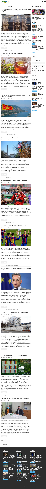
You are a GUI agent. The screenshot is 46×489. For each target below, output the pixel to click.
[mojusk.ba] (5, 2)
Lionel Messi (16, 265)
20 (34, 70)
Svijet (3, 177)
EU (6, 351)
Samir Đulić (19, 439)
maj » (36, 75)
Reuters (17, 309)
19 (32, 70)
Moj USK (10, 13)
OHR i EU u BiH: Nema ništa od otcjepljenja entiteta (15, 312)
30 (40, 72)
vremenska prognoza (10, 395)
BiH (3, 50)
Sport (3, 222)
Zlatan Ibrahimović (12, 222)
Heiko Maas (9, 309)
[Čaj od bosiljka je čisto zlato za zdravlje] (16, 65)
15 (38, 68)
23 (40, 70)
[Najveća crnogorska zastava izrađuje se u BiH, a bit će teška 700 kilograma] (16, 108)
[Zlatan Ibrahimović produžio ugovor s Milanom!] (16, 194)
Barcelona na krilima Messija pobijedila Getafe (13, 225)
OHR (8, 351)
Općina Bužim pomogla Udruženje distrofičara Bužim (15, 398)
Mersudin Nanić (9, 439)
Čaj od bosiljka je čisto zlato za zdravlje (12, 53)
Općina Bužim (14, 439)
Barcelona (9, 265)
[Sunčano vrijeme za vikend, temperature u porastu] (16, 367)
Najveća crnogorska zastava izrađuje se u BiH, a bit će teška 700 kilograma (15, 95)
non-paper (13, 309)
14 (36, 68)
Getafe (12, 265)
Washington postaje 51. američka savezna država (14, 137)
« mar (33, 75)
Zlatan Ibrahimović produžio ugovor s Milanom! (14, 180)
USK (3, 439)
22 (38, 70)
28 (36, 72)
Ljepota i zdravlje (5, 91)
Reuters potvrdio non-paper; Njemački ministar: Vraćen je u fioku (16, 269)
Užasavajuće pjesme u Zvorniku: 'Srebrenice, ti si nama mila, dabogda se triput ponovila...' (16, 10)
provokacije (8, 50)
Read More (4, 47)
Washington (9, 177)
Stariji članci (5, 444)
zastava (13, 134)
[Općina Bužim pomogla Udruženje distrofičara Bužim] (16, 410)
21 (36, 70)
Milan (8, 222)
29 (38, 72)
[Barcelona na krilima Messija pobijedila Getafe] (16, 237)
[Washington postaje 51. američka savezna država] (16, 149)
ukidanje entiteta (12, 351)
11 (43, 66)
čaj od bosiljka (13, 91)
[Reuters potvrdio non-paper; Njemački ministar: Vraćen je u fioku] (16, 281)
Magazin (4, 134)
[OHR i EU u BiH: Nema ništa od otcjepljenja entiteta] (16, 324)
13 (34, 68)
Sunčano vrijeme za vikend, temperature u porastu (14, 355)
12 (32, 68)
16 (40, 68)
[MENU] (45, 1)
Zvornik (12, 50)
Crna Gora (10, 134)
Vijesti (35, 91)
